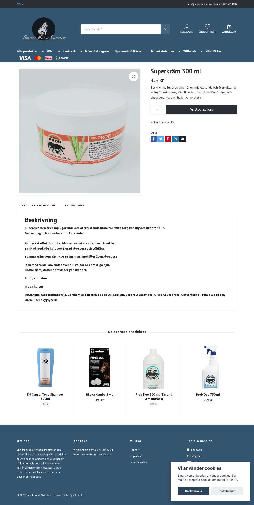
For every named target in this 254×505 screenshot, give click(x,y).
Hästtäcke (213, 56)
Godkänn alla (193, 490)
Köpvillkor (136, 461)
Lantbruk (69, 56)
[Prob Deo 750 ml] (208, 372)
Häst (50, 56)
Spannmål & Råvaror (130, 56)
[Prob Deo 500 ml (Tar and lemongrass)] (153, 372)
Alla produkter (27, 56)
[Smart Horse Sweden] (48, 31)
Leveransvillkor (139, 466)
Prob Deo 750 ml (208, 399)
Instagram (195, 461)
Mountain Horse (162, 56)
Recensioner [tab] (75, 210)
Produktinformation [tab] (38, 210)
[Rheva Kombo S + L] (99, 372)
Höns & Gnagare (97, 56)
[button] (42, 57)
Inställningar (227, 490)
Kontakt (134, 455)
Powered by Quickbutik (69, 500)
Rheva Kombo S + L (99, 399)
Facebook (195, 455)
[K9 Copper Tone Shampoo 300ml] (45, 372)
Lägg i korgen (204, 114)
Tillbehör (189, 56)
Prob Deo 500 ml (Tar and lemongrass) (154, 401)
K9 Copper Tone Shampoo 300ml (45, 401)
